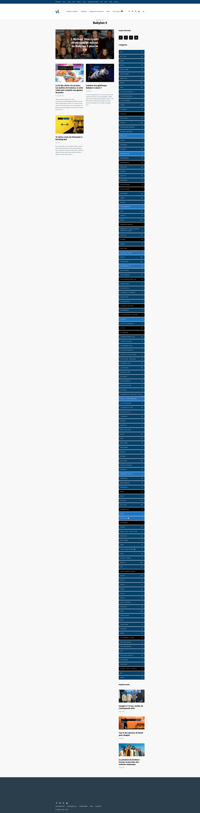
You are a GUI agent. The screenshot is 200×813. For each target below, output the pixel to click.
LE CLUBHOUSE (131, 332)
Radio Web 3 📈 (131, 518)
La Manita (131, 319)
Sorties (84, 1)
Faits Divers (131, 193)
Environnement (131, 162)
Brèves (131, 82)
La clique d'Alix (131, 301)
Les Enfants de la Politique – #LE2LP (131, 395)
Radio (108, 11)
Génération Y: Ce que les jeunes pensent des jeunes (131, 229)
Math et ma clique (131, 429)
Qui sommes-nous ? (60, 806)
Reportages (131, 536)
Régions (131, 527)
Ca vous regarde (131, 100)
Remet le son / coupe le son (131, 531)
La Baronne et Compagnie (131, 292)
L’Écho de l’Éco (131, 288)
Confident (131, 113)
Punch (131, 513)
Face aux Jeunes (131, 189)
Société (131, 575)
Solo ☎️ (131, 593)
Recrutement (98, 806)
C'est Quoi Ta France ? (131, 91)
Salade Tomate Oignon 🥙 (131, 549)
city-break (131, 109)
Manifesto (131, 425)
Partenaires (131, 487)
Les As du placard (131, 385)
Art (131, 51)
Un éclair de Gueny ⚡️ (131, 655)
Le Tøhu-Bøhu (131, 367)
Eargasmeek (131, 144)
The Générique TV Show (131, 637)
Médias (131, 434)
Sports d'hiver (131, 615)
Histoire (131, 239)
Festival (131, 202)
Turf (131, 651)
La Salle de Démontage (131, 323)
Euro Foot (131, 175)
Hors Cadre (131, 248)
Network (131, 456)
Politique (131, 500)
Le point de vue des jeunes (131, 354)
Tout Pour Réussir (131, 646)
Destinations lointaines (131, 127)
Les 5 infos (131, 376)
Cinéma (131, 105)
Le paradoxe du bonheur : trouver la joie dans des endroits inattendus (129, 762)
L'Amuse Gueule (131, 283)
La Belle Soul (131, 297)
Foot (131, 211)
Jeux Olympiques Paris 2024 (131, 279)
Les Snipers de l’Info (131, 407)
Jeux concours (131, 270)
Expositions (131, 180)
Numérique (131, 469)
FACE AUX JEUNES (131, 184)
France (64, 1)
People (131, 491)
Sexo (101, 1)
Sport (74, 1)
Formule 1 (131, 215)
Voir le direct (117, 11)
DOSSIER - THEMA (131, 719)
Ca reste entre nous (131, 96)
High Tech (79, 1)
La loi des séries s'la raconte (65, 69)
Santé (131, 553)
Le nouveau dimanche (131, 350)
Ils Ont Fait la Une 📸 (131, 252)
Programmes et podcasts (97, 11)
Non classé (131, 460)
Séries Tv (87, 33)
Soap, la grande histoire (131, 571)
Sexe (131, 566)
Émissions (116, 1)
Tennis (131, 633)
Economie (131, 149)
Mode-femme (131, 443)
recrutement (131, 522)
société (131, 580)
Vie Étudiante (131, 659)
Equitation (131, 167)
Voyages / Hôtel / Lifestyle (93, 1)
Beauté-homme (131, 74)
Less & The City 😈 (131, 412)
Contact (91, 806)
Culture (69, 1)
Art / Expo (131, 56)
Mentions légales (83, 806)
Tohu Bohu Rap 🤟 (131, 642)
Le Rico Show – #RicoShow (131, 359)
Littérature (131, 416)
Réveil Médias (131, 540)
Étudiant (131, 171)
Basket (131, 60)
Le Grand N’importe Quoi (131, 336)
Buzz (131, 87)
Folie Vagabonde (131, 206)
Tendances (131, 628)
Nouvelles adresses (131, 465)
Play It (131, 496)
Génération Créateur (131, 224)
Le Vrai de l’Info (131, 372)
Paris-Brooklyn (131, 482)
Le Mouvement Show (131, 345)
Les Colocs (131, 390)
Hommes (131, 243)
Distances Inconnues (131, 131)
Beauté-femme (131, 69)
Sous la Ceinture (131, 602)
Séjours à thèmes (131, 558)
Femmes (131, 197)
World (131, 677)
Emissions (124, 692)
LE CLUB (131, 328)
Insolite (131, 257)
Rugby (131, 544)
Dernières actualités (72, 11)
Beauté (110, 1)
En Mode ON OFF (131, 153)
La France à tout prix (131, 305)
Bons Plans (131, 78)
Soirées (131, 589)
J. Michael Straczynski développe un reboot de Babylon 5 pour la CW (85, 44)
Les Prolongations (131, 403)
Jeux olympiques (131, 274)
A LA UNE (82, 33)
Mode (106, 1)
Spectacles (131, 606)
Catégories (84, 11)
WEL (131, 673)
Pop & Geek (131, 505)
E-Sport (131, 140)
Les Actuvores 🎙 (131, 381)
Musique (131, 451)
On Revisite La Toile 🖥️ (131, 474)
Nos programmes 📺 (72, 806)
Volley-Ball (131, 664)
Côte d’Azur (131, 118)
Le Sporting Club (131, 363)
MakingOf (131, 420)
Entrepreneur (131, 158)
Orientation (131, 478)
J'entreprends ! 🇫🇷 (131, 266)
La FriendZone (131, 310)
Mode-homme (131, 447)
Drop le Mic (131, 136)
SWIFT (131, 620)
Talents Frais (131, 624)
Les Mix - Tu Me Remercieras (131, 398)
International (57, 1)
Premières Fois (131, 509)
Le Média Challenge (131, 341)
